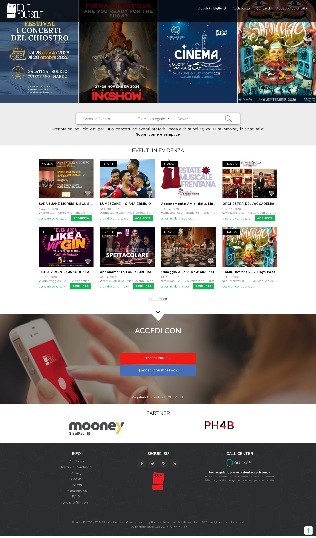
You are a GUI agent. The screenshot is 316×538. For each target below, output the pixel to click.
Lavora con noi (76, 491)
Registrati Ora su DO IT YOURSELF (158, 397)
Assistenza (241, 8)
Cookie (76, 479)
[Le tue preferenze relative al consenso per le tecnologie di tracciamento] (308, 530)
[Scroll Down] (158, 309)
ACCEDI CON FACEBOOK (159, 370)
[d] (163, 464)
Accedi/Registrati (290, 8)
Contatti (263, 8)
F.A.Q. (76, 496)
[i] (174, 464)
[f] (142, 464)
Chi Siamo (76, 461)
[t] (152, 464)
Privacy (76, 473)
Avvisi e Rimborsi (76, 502)
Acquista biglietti (212, 8)
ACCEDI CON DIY (158, 358)
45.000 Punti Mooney (219, 129)
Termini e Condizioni (76, 467)
